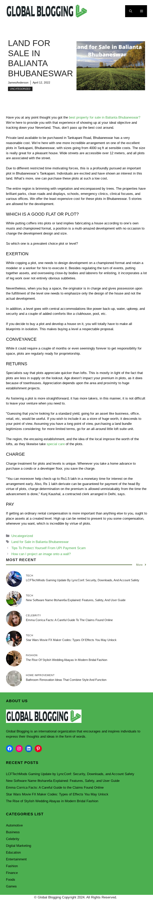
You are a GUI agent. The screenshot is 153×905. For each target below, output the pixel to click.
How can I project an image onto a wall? (41, 554)
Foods (10, 879)
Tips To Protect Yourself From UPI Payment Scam (48, 548)
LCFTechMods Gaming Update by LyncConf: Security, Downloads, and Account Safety (82, 580)
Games (11, 886)
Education (13, 852)
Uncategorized (20, 88)
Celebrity (12, 839)
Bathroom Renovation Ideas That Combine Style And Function (66, 679)
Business (13, 832)
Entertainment (16, 859)
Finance (12, 873)
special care (56, 444)
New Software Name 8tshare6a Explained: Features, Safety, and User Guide (76, 600)
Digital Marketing (18, 846)
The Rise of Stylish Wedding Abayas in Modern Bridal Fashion (66, 660)
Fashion (12, 866)
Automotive (14, 825)
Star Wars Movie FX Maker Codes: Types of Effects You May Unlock (71, 640)
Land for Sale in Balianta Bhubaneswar (40, 542)
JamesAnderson (18, 82)
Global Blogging (17, 731)
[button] (130, 11)
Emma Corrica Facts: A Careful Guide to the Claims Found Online (69, 620)
